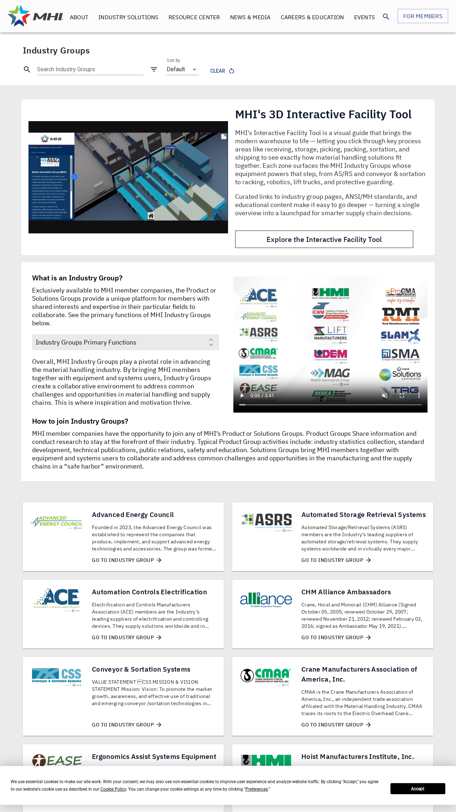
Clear (217, 71)
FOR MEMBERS (422, 16)
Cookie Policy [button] (113, 789)
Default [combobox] (176, 69)
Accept (417, 788)
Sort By (173, 60)
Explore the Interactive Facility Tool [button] (324, 239)
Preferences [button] (256, 789)
